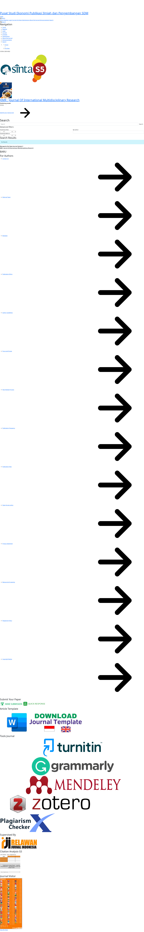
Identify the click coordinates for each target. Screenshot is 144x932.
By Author (76, 130)
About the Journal (35, 20)
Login (1, 16)
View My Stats (4, 930)
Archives (19, 20)
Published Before (5, 133)
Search (51, 20)
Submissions (26, 20)
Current (14, 20)
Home (2, 20)
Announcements (45, 20)
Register (6, 20)
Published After (4, 130)
